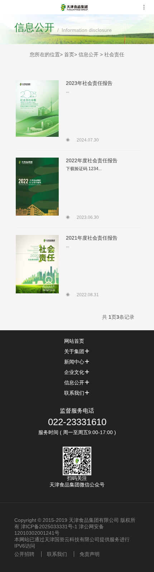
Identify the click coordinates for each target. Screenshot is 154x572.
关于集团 (74, 351)
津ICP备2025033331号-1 (49, 526)
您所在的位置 (45, 54)
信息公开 (74, 382)
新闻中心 (74, 362)
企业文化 (74, 372)
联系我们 (74, 393)
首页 (69, 54)
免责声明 (90, 554)
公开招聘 (24, 554)
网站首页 (74, 341)
